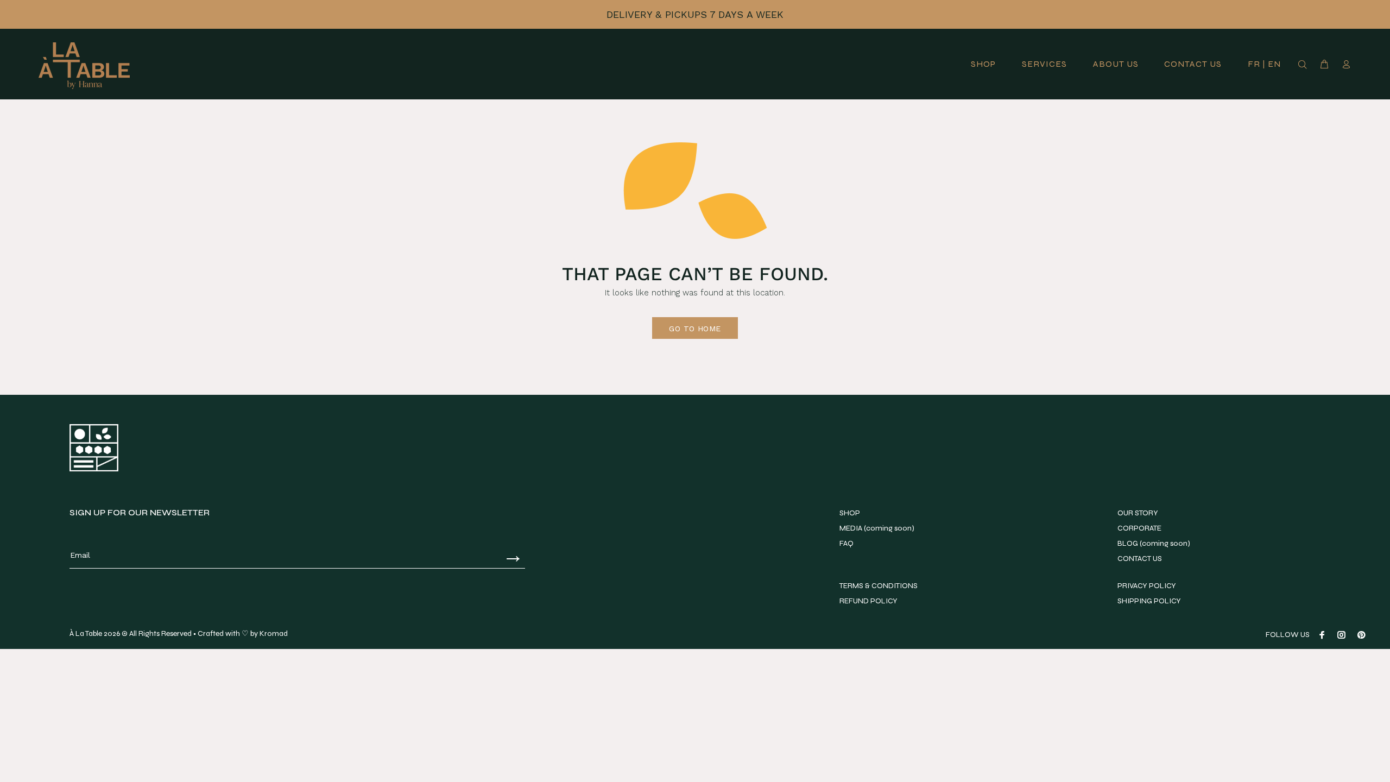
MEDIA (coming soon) (876, 528)
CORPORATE (1139, 528)
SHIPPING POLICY (1149, 601)
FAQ (846, 543)
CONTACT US (1139, 558)
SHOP (849, 513)
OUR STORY (1137, 513)
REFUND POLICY (868, 601)
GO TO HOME (695, 328)
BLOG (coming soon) (1153, 543)
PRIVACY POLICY (1146, 585)
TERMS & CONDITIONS (878, 585)
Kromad (274, 633)
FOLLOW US (1288, 634)
